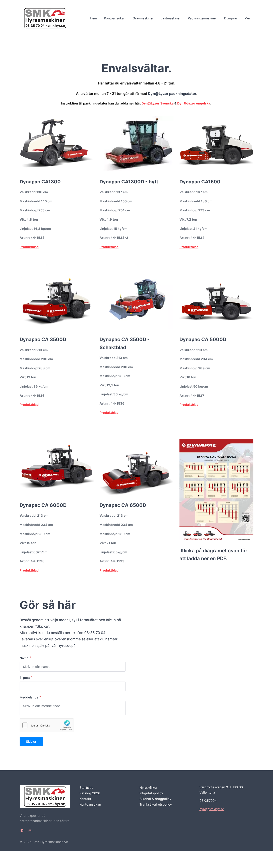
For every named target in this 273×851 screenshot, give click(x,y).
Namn (24, 658)
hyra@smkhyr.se (211, 809)
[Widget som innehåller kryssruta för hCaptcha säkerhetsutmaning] (47, 725)
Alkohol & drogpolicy (155, 799)
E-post (25, 678)
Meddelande (29, 697)
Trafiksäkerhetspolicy (155, 804)
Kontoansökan (90, 804)
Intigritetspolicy (151, 793)
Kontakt (85, 799)
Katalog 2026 (90, 793)
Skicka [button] (31, 741)
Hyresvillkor (148, 788)
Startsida (86, 788)
